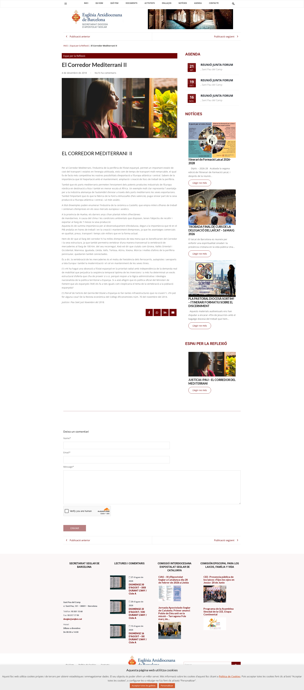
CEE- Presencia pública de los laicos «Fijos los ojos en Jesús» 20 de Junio (218, 579)
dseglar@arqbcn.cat (72, 619)
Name (67, 438)
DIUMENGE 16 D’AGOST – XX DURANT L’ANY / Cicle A (138, 638)
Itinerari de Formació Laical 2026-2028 (209, 161)
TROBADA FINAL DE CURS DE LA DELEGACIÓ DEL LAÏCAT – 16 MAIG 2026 (211, 230)
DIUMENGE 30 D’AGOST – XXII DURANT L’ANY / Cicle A (138, 589)
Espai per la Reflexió (79, 45)
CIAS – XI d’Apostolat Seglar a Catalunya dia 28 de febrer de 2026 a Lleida (173, 579)
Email (66, 452)
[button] (65, 3)
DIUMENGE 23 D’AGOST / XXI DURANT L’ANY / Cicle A (138, 613)
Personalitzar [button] (167, 685)
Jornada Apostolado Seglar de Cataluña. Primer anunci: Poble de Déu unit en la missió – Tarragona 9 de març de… (174, 613)
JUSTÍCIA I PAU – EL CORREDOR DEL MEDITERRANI (212, 381)
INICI (65, 45)
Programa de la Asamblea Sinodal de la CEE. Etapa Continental (218, 611)
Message (68, 466)
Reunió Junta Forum (217, 65)
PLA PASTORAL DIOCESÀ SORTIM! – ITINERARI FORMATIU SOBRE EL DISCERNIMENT (211, 302)
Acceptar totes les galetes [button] (143, 685)
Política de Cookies (229, 676)
